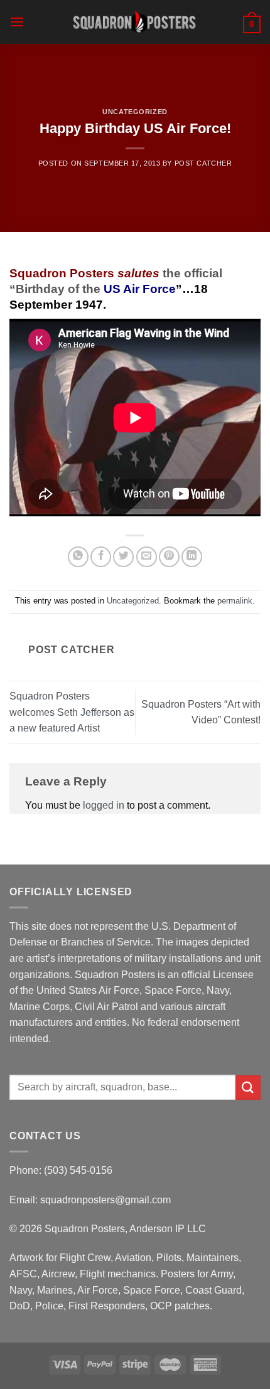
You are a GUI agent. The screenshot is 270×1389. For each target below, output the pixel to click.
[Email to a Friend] (146, 556)
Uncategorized (134, 111)
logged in (103, 805)
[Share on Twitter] (123, 556)
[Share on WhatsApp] (78, 556)
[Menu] (16, 21)
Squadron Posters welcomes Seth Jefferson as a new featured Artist (71, 712)
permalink (234, 600)
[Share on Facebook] (100, 556)
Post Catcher (203, 163)
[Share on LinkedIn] (191, 556)
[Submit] (248, 1087)
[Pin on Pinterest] (169, 556)
